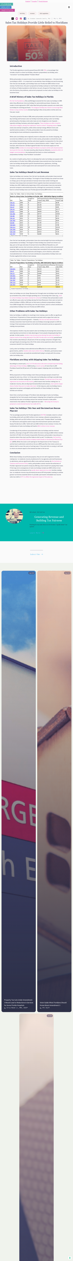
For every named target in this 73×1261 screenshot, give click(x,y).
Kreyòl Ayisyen (43, 1)
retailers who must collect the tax (33, 351)
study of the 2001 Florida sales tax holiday (41, 337)
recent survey (40, 366)
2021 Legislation (44, 13)
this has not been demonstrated (49, 319)
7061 (44, 70)
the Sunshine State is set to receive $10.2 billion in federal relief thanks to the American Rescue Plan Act (36, 439)
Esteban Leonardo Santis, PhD (40, 18)
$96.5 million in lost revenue (46, 426)
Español (34, 1)
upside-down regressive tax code (41, 470)
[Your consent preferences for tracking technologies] (70, 1258)
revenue (32, 13)
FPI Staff (46, 1008)
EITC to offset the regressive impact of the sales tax (36, 477)
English (27, 1)
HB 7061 (43, 415)
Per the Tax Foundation (17, 101)
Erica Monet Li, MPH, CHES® (17, 1008)
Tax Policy (22, 13)
